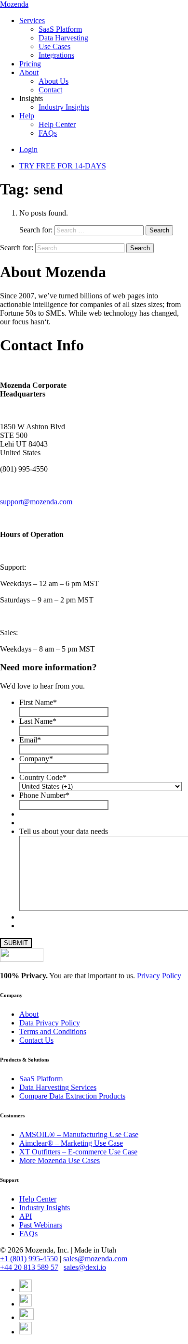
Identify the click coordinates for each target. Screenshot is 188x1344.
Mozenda (14, 4)
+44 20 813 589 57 (29, 1267)
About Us (53, 81)
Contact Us (36, 1040)
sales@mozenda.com (95, 1258)
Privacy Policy (159, 976)
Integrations (56, 55)
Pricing (30, 64)
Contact (50, 90)
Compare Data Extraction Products (72, 1096)
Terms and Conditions (52, 1031)
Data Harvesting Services (57, 1087)
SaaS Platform (60, 29)
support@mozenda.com (36, 502)
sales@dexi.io (85, 1267)
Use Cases (54, 46)
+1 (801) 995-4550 (29, 1258)
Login (28, 149)
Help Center (57, 124)
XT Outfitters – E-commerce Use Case (78, 1152)
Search (159, 230)
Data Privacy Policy (49, 1023)
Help (26, 116)
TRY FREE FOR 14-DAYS (62, 166)
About (29, 72)
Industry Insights (64, 107)
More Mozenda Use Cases (59, 1160)
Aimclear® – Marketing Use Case (71, 1143)
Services (32, 20)
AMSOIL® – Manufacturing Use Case (78, 1134)
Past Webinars (40, 1225)
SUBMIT (16, 943)
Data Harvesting (63, 38)
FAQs (48, 133)
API (25, 1216)
